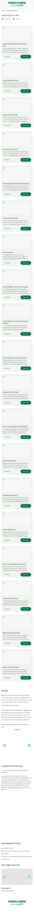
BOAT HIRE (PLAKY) (9, 461)
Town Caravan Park (7, 891)
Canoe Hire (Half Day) (10, 80)
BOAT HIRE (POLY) (9, 530)
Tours (3, 10)
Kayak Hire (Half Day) (10, 115)
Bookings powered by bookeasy (17, 906)
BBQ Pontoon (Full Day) (11, 667)
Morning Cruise (8, 252)
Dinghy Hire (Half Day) (10, 392)
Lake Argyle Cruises (11, 10)
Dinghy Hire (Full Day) (10, 598)
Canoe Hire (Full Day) (10, 218)
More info (7, 56)
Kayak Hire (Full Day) (10, 149)
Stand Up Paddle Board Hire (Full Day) (16, 183)
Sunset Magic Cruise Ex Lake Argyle (15, 287)
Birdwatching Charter (10, 495)
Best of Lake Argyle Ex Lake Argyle (15, 426)
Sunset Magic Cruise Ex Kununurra (15, 358)
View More (17, 729)
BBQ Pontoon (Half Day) (11, 633)
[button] (25, 56)
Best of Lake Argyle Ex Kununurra (14, 564)
